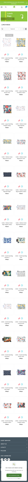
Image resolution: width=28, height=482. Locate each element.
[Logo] (14, 7)
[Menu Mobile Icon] (1, 7)
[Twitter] (5, 459)
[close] (26, 3)
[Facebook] (2, 459)
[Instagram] (8, 459)
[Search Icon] (7, 7)
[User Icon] (22, 7)
